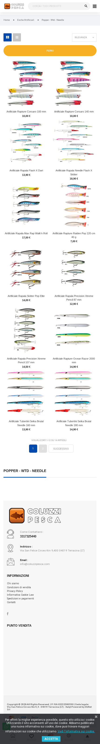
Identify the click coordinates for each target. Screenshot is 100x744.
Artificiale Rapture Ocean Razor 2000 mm (74, 360)
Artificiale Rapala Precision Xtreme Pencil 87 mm (74, 298)
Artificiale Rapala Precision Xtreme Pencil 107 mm (26, 360)
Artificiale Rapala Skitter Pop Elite (26, 296)
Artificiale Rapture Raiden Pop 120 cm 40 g (74, 235)
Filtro (50, 51)
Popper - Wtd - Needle (24, 471)
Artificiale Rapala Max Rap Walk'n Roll (26, 233)
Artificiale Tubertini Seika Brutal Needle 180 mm (74, 423)
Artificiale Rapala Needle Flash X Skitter (74, 172)
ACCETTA (51, 739)
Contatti (11, 602)
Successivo (61, 448)
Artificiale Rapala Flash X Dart (26, 170)
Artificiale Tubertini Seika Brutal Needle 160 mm (26, 423)
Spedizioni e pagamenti (20, 598)
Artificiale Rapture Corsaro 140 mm (74, 111)
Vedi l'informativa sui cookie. (76, 731)
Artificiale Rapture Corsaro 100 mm (26, 111)
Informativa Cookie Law (20, 594)
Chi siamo (13, 583)
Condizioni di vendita (19, 587)
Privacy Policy (15, 591)
